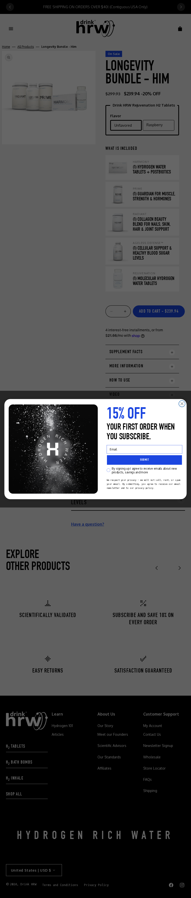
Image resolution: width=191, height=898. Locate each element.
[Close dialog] (182, 403)
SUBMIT (144, 459)
